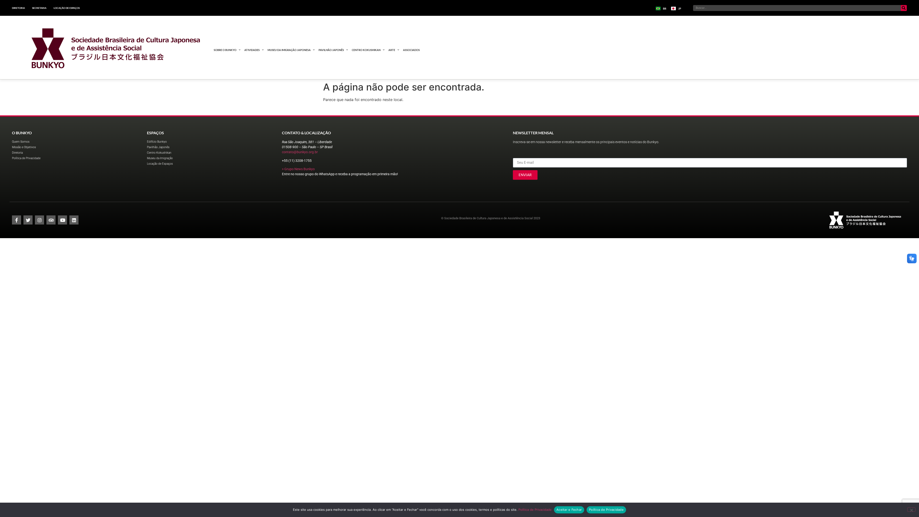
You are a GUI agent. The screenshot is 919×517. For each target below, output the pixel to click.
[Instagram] (39, 220)
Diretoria (18, 7)
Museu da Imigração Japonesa (289, 49)
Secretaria (39, 7)
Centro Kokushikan (366, 49)
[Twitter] (28, 220)
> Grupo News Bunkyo (298, 169)
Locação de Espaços (67, 7)
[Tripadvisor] (51, 220)
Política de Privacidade (535, 509)
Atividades (252, 49)
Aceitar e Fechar (569, 509)
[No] (911, 509)
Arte (391, 49)
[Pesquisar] (904, 8)
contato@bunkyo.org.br (300, 152)
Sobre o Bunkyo (225, 49)
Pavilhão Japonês (331, 49)
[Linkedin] (73, 220)
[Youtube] (62, 220)
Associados (411, 49)
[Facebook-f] (16, 220)
